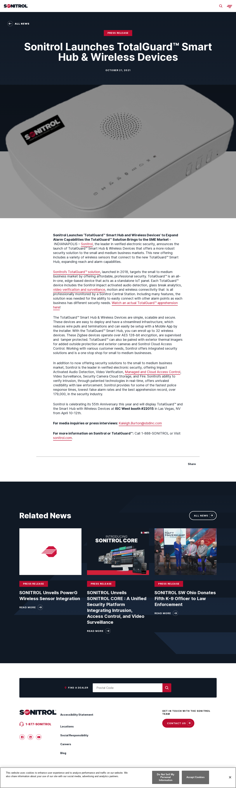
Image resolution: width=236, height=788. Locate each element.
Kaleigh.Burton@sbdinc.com (140, 423)
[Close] (230, 777)
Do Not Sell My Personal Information (165, 777)
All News (22, 23)
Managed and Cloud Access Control (152, 372)
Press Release (118, 33)
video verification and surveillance (79, 289)
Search (220, 6)
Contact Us (176, 723)
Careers (65, 744)
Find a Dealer (78, 687)
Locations (67, 726)
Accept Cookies (195, 777)
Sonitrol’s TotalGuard (69, 272)
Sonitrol (87, 244)
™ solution (92, 272)
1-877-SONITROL (38, 724)
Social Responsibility (74, 735)
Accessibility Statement (76, 714)
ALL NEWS (201, 515)
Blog (63, 753)
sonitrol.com (62, 438)
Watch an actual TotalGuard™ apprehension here (115, 305)
